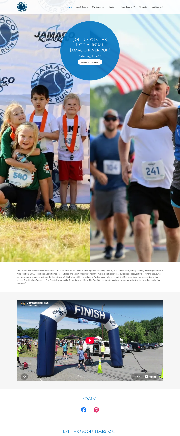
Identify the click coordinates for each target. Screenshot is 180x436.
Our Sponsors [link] (98, 7)
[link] (22, 6)
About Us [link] (143, 7)
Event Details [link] (82, 7)
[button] (112, 6)
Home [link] (69, 7)
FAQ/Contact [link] (157, 7)
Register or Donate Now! (90, 62)
